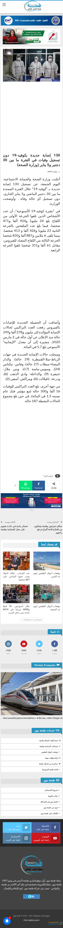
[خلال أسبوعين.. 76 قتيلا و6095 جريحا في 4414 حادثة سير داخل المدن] (16, 593)
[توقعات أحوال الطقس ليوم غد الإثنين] (46, 561)
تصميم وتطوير (33, 920)
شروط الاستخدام (51, 790)
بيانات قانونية (53, 796)
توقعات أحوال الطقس (49, 752)
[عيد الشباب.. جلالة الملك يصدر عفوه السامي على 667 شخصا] (16, 561)
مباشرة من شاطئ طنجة (48, 764)
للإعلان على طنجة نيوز (49, 813)
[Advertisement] (31, 116)
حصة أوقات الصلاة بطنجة (48, 740)
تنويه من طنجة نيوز (51, 808)
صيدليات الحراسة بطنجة (49, 746)
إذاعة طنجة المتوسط (50, 769)
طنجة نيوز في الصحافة (49, 802)
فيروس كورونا (48, 476)
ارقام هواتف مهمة (51, 758)
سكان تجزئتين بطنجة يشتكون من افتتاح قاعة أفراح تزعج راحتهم (48, 529)
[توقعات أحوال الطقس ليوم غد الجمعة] (46, 593)
